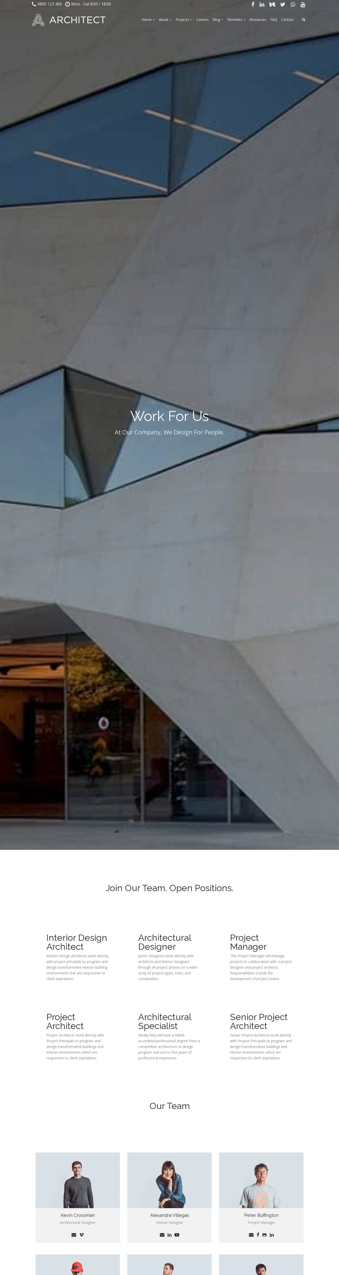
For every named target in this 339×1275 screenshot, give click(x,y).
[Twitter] (283, 4)
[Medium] (272, 4)
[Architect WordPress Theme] (68, 19)
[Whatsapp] (292, 4)
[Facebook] (253, 4)
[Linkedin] (262, 4)
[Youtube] (302, 4)
